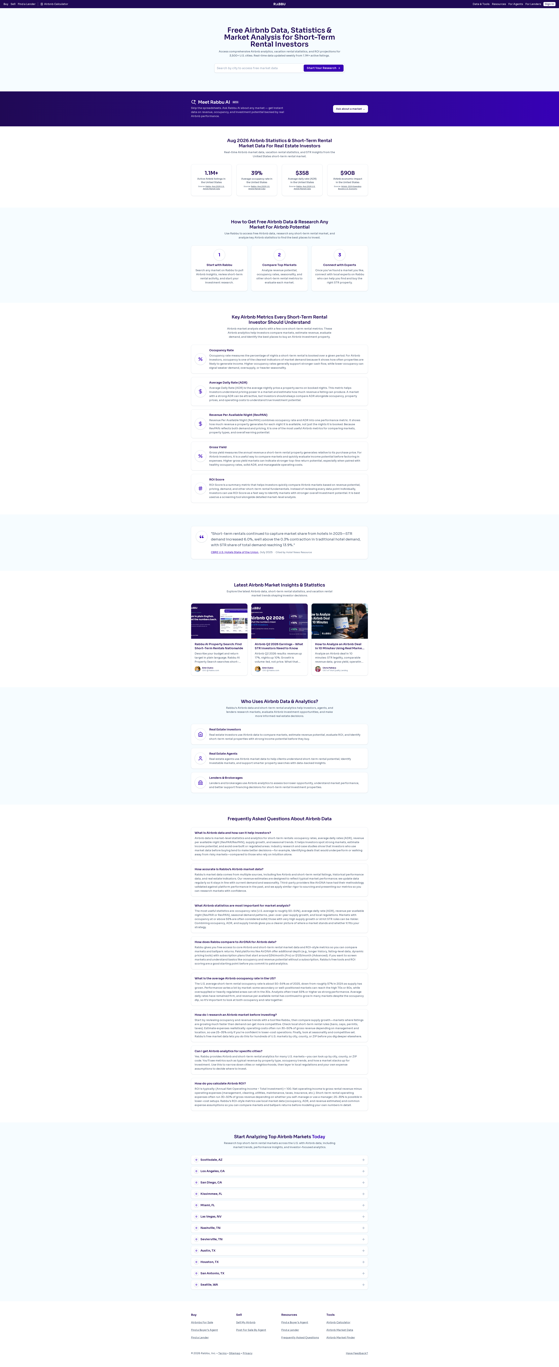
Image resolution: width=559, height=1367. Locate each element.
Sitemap (234, 1353)
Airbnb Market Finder (340, 1337)
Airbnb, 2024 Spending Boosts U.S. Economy (349, 187)
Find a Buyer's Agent (204, 1330)
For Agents (515, 4)
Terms (222, 1353)
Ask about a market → (350, 108)
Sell (13, 4)
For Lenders (533, 4)
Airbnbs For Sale (202, 1322)
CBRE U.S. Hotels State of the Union (234, 552)
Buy (5, 4)
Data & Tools (481, 4)
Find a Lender (27, 4)
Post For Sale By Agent (251, 1330)
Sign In (549, 4)
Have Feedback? (357, 1353)
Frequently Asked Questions (300, 1337)
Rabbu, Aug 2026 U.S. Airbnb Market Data (214, 187)
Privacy (247, 1353)
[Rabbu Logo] (279, 4)
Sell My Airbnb (245, 1322)
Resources (499, 4)
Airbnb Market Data (339, 1330)
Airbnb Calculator (56, 4)
